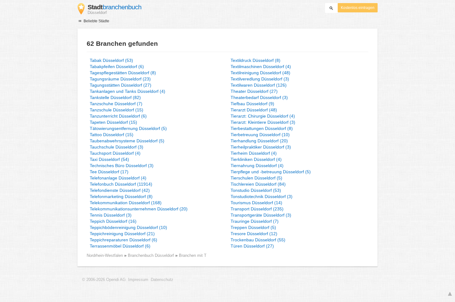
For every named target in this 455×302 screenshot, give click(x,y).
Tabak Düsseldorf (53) (111, 60)
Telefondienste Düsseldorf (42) (120, 190)
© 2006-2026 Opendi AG (104, 280)
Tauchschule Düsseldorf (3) (116, 147)
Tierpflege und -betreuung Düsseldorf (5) (271, 171)
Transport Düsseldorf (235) (257, 208)
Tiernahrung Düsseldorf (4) (257, 165)
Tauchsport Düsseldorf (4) (115, 153)
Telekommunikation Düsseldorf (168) (126, 202)
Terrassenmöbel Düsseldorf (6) (120, 246)
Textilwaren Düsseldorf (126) (259, 85)
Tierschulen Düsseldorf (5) (256, 177)
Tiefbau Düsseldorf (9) (252, 103)
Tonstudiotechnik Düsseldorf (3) (261, 196)
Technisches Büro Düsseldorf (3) (122, 165)
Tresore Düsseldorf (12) (254, 233)
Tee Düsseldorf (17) (109, 171)
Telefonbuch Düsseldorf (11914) (121, 184)
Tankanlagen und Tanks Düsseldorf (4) (127, 91)
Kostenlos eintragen (358, 8)
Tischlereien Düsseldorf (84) (258, 184)
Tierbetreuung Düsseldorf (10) (260, 134)
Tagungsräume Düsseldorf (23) (120, 78)
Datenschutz (162, 280)
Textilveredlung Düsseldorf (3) (260, 78)
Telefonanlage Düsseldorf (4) (118, 177)
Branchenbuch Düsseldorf (151, 255)
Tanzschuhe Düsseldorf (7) (116, 103)
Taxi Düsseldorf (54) (109, 159)
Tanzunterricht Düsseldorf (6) (118, 116)
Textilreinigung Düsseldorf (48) (260, 72)
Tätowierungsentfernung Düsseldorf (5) (128, 128)
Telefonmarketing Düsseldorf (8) (121, 196)
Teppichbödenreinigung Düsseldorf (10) (128, 227)
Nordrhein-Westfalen (105, 255)
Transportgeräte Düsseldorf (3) (261, 215)
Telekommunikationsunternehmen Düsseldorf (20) (139, 208)
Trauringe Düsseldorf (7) (255, 221)
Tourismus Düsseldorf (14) (256, 202)
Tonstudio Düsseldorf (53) (256, 190)
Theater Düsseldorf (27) (254, 91)
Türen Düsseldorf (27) (252, 246)
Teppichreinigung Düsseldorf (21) (122, 233)
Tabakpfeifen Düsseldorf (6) (117, 66)
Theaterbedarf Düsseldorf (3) (259, 97)
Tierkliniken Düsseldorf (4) (256, 159)
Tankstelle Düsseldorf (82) (115, 97)
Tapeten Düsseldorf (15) (113, 122)
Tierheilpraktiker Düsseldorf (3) (261, 147)
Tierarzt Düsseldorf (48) (254, 109)
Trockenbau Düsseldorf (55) (258, 239)
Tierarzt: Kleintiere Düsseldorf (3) (263, 122)
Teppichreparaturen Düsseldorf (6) (123, 239)
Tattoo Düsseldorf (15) (111, 134)
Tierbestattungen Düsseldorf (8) (262, 128)
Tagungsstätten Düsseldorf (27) (120, 85)
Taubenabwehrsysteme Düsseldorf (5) (127, 140)
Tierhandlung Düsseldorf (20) (259, 140)
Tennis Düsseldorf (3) (111, 215)
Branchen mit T (192, 255)
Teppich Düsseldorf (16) (113, 221)
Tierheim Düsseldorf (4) (254, 153)
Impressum (138, 280)
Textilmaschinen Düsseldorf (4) (261, 66)
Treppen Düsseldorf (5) (253, 227)
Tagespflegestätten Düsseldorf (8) (123, 72)
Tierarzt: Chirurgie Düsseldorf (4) (263, 116)
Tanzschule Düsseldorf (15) (116, 109)
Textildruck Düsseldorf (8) (255, 60)
